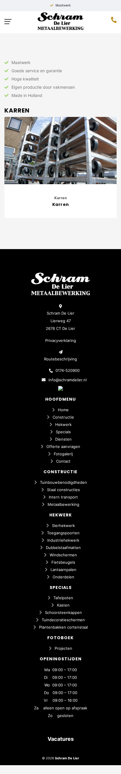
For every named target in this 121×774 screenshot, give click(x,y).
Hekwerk (63, 424)
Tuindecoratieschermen (63, 619)
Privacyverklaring (60, 340)
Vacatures (61, 739)
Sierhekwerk (63, 525)
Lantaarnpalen (63, 569)
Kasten (63, 605)
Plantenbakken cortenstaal (63, 627)
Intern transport (63, 497)
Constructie (63, 417)
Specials (63, 431)
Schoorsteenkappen (63, 612)
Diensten (63, 439)
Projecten (63, 648)
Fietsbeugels (63, 562)
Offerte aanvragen (63, 446)
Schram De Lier (67, 758)
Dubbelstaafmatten (63, 547)
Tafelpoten (63, 597)
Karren (60, 198)
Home (63, 409)
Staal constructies (63, 489)
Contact (63, 461)
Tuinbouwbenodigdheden (63, 482)
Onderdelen (63, 577)
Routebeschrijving (60, 359)
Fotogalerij (63, 453)
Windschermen (63, 555)
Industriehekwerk (63, 540)
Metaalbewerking (63, 504)
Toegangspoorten (63, 532)
